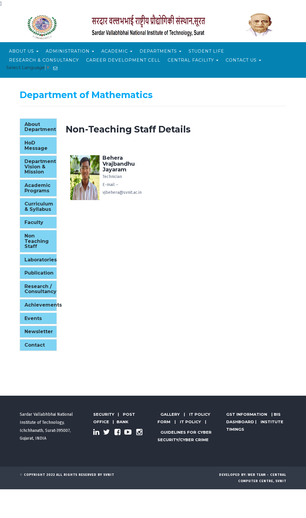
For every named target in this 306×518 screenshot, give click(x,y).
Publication (39, 273)
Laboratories (41, 260)
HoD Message (36, 145)
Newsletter (39, 331)
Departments (159, 51)
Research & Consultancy (44, 60)
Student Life (206, 51)
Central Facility (191, 60)
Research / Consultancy (40, 289)
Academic (115, 51)
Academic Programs (38, 188)
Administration (68, 51)
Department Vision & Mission (40, 167)
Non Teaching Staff (37, 241)
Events (33, 318)
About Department (40, 126)
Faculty (34, 222)
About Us (22, 51)
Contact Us (242, 60)
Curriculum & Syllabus (39, 206)
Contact (35, 345)
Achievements (43, 305)
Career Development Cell (123, 60)
